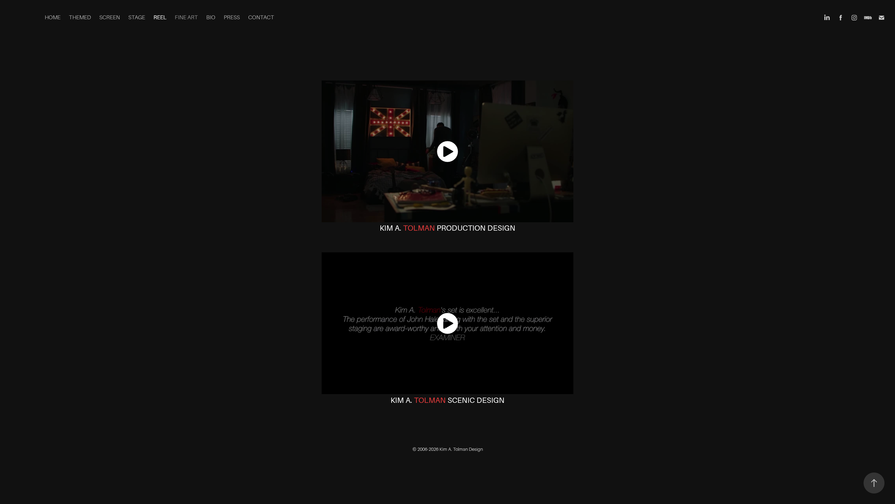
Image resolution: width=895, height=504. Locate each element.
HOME (52, 17)
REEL (159, 17)
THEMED (80, 17)
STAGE (136, 17)
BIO (210, 17)
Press (232, 17)
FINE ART (186, 17)
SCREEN (109, 17)
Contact (261, 17)
